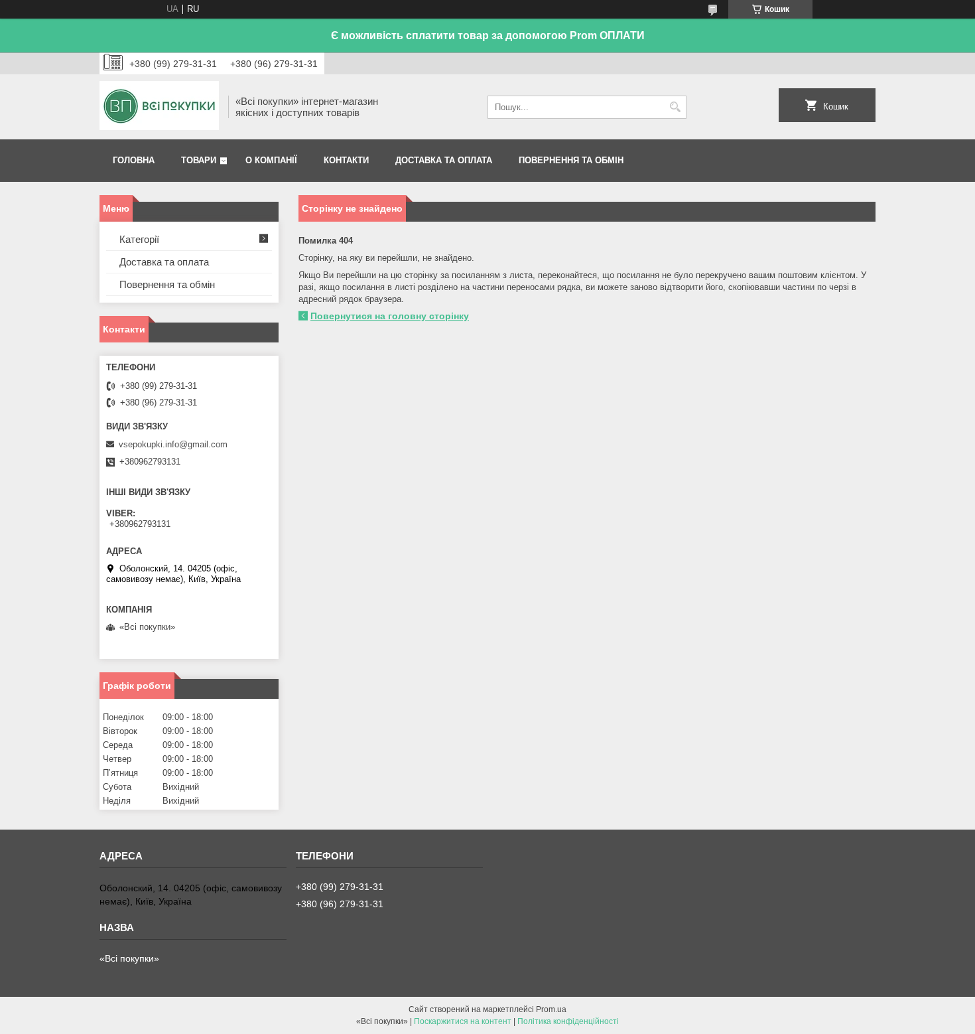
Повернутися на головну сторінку (389, 316)
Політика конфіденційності (568, 1021)
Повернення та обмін (571, 160)
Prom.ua (551, 1009)
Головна (134, 160)
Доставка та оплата (443, 160)
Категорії (139, 239)
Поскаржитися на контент (462, 1021)
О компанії (271, 160)
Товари (198, 160)
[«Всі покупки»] (159, 107)
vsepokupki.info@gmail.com (173, 444)
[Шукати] (674, 107)
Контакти (346, 160)
